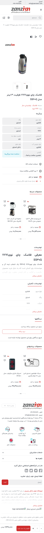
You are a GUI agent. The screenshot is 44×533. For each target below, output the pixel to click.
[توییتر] (31, 470)
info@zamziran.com (35, 4)
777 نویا (35, 109)
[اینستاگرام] (36, 470)
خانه (40, 25)
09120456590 (17, 4)
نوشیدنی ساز (34, 25)
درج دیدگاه (22, 332)
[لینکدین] (26, 470)
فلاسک (26, 25)
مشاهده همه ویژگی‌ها (12, 154)
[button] (25, 393)
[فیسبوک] (40, 470)
